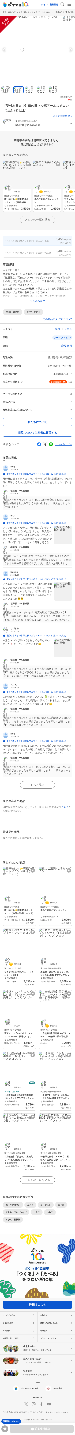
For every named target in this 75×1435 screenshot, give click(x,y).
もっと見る (37, 784)
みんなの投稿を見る (62, 116)
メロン (32, 12)
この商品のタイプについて (57, 319)
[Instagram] (34, 1404)
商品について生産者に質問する (37, 432)
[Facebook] (41, 1404)
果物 (25, 12)
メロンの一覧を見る (37, 219)
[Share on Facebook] (39, 444)
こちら (65, 807)
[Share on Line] (51, 444)
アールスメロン (44, 12)
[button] (37, 123)
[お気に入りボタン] (28, 164)
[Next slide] (70, 50)
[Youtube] (49, 1404)
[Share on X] (45, 444)
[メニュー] (69, 4)
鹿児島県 (66, 345)
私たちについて (37, 422)
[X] (26, 1404)
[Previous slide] (4, 50)
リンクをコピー (63, 444)
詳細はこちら (37, 1304)
